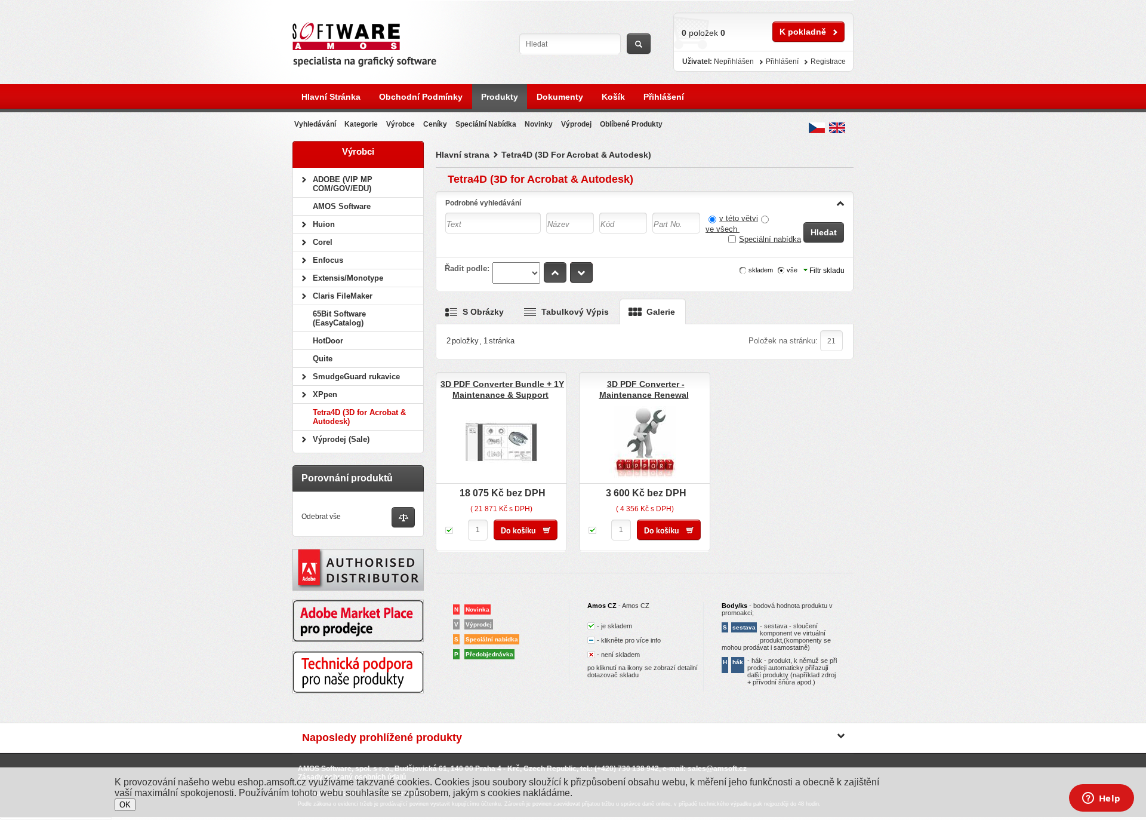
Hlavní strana (462, 154)
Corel (322, 242)
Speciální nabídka (770, 239)
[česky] (817, 127)
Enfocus (328, 260)
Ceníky (435, 124)
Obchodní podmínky (421, 97)
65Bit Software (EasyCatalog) (339, 318)
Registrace (828, 61)
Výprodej (576, 124)
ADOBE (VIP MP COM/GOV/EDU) (342, 184)
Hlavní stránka (331, 97)
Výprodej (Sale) (341, 439)
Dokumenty (560, 97)
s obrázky (483, 312)
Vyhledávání (315, 124)
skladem (760, 270)
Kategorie (361, 124)
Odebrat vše (321, 516)
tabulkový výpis (575, 312)
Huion (324, 224)
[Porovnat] (403, 518)
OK (125, 804)
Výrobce (400, 124)
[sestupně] (581, 272)
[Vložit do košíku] (525, 530)
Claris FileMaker (342, 295)
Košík (613, 97)
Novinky (539, 124)
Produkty (499, 97)
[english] (837, 127)
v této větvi (738, 218)
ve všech (723, 229)
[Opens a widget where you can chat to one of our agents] (1101, 799)
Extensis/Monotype (348, 278)
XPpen (325, 394)
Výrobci (358, 151)
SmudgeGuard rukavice (356, 376)
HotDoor (328, 340)
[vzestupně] (555, 272)
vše (792, 270)
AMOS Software (342, 206)
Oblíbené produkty (631, 124)
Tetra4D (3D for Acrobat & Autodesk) (359, 417)
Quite (322, 358)
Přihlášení (663, 97)
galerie (660, 312)
